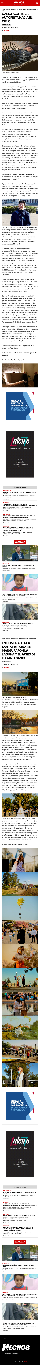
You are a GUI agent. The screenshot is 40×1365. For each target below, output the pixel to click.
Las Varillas (6, 514)
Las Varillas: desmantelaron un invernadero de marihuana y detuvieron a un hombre (19, 516)
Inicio (3, 9)
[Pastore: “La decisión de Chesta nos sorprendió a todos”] (20, 553)
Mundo (8, 9)
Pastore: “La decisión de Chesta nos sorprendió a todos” (19, 493)
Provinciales (7, 490)
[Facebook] (2, 1339)
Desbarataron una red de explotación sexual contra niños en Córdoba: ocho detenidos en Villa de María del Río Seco (18, 529)
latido (25, 1361)
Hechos (6, 30)
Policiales (6, 502)
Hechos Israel (14, 9)
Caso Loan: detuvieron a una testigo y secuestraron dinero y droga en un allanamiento (19, 504)
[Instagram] (5, 1339)
